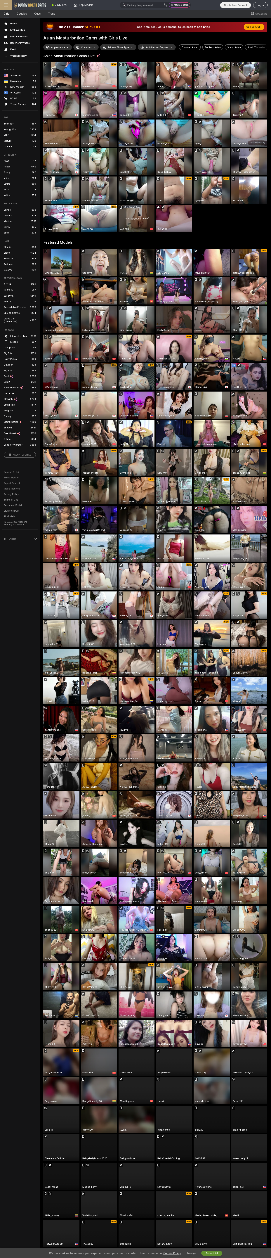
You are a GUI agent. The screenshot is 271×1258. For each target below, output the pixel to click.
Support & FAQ (11, 472)
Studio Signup (11, 511)
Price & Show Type (118, 47)
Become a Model (13, 505)
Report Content (12, 483)
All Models (9, 516)
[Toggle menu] (6, 5)
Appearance (58, 47)
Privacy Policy (11, 494)
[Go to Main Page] (30, 5)
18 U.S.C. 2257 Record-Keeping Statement (16, 523)
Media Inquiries (12, 488)
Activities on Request (157, 47)
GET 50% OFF (254, 27)
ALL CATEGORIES (22, 455)
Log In (260, 5)
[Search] (165, 5)
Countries (86, 47)
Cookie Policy (172, 1253)
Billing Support (11, 477)
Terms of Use (11, 500)
